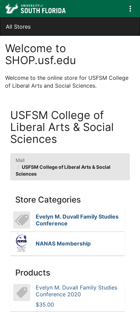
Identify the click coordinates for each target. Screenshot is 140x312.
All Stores (18, 26)
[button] (130, 9)
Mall (20, 160)
